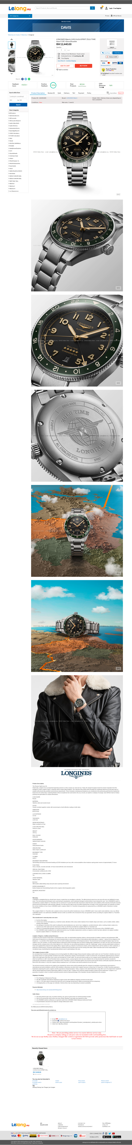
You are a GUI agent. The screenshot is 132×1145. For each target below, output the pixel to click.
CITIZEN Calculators (14, 136)
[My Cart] (101, 8)
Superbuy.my (106, 1126)
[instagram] (106, 1134)
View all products (82, 86)
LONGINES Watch (72, 98)
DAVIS (112, 47)
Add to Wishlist (37, 1074)
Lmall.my (105, 1125)
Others (11, 158)
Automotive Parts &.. (15, 128)
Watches (24, 35)
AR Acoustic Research (15, 120)
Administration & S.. (15, 115)
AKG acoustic (13, 118)
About (60, 1123)
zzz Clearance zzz (14, 191)
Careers (60, 1125)
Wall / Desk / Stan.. (14, 181)
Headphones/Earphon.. (15, 148)
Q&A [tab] (59, 93)
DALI (11, 138)
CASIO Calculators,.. (15, 133)
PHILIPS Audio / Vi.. (14, 161)
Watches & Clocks (14, 35)
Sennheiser (12, 173)
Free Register (117, 8)
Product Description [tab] (38, 93)
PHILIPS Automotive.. (15, 163)
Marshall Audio (13, 153)
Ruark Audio (13, 166)
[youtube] (113, 1134)
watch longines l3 (106, 1082)
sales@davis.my (62, 1019)
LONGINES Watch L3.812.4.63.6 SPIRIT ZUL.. (40, 1069)
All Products (12, 113)
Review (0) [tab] (51, 93)
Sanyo (11, 168)
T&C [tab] (73, 93)
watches (34, 1084)
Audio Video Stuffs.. (15, 123)
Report (120, 93)
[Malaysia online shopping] (21, 8)
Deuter (11, 141)
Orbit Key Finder (14, 156)
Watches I (12, 183)
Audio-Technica (13, 125)
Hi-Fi (11, 151)
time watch (81, 1080)
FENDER (11, 146)
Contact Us (81, 1123)
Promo (107, 16)
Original (31, 35)
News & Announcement (85, 1126)
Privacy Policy (62, 1128)
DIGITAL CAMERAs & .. (15, 143)
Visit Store (118, 53)
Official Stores (117, 16)
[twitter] (110, 1134)
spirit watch (81, 1082)
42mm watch (105, 1080)
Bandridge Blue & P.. (15, 130)
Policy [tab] (89, 93)
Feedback (81, 1125)
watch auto (58, 1082)
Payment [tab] (81, 93)
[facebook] (103, 1133)
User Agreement (63, 1126)
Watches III (12, 188)
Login (110, 8)
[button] (12, 39)
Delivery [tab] (66, 93)
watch (57, 1080)
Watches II (12, 186)
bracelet (34, 1080)
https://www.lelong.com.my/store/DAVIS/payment (49, 990)
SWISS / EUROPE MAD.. (16, 176)
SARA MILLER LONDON (16, 171)
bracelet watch (36, 1082)
